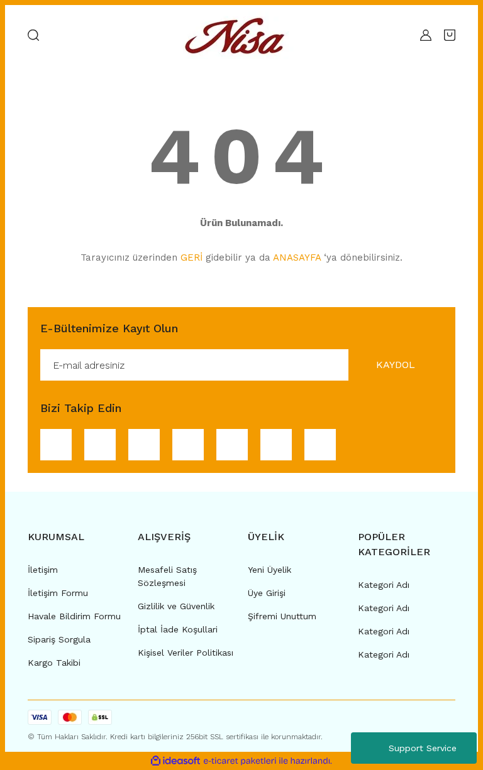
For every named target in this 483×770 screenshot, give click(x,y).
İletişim (43, 570)
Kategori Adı (383, 585)
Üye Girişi (267, 593)
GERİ (191, 257)
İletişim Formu (58, 593)
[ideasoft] (175, 761)
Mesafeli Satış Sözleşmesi (167, 576)
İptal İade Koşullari (178, 629)
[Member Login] (425, 35)
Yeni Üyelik (269, 570)
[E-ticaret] (240, 761)
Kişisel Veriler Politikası (185, 653)
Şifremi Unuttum (282, 616)
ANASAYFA (297, 257)
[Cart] (449, 35)
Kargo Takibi (54, 663)
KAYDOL (395, 365)
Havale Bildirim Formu (74, 616)
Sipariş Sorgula (59, 639)
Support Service (423, 748)
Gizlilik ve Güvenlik (176, 606)
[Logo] (238, 35)
